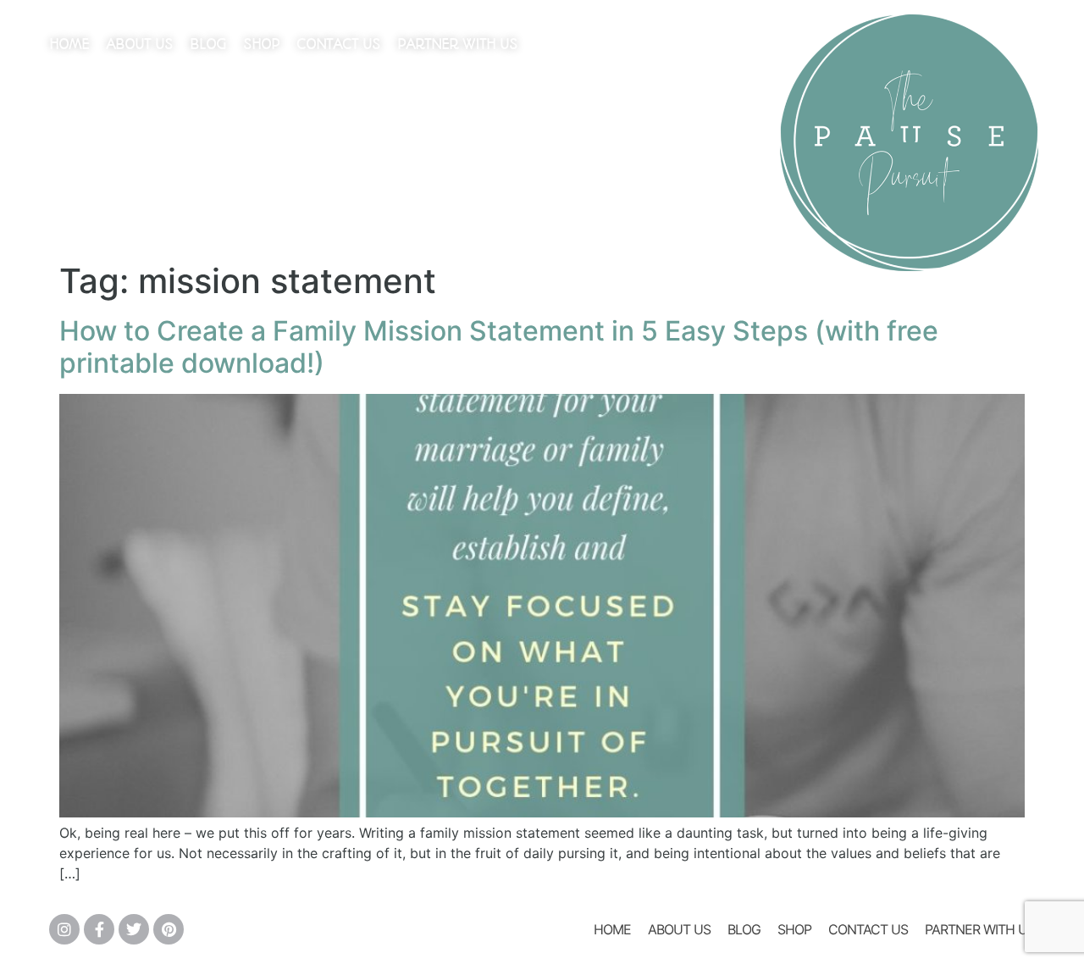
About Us (139, 44)
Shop (261, 44)
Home (69, 44)
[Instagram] (64, 929)
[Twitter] (134, 929)
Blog (208, 44)
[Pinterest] (168, 929)
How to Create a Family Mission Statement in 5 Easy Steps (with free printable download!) (498, 347)
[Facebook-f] (99, 929)
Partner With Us (457, 44)
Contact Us (338, 44)
